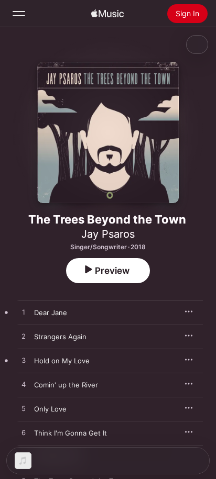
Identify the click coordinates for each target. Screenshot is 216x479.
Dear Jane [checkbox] (50, 312)
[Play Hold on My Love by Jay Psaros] (23, 360)
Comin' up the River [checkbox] (66, 385)
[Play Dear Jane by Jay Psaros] (23, 312)
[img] (107, 13)
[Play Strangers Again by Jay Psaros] (23, 336)
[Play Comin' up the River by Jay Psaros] (23, 384)
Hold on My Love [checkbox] (62, 361)
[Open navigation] (18, 13)
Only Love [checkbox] (50, 409)
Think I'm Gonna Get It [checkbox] (70, 433)
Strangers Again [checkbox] (60, 336)
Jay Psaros (108, 234)
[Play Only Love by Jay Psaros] (23, 409)
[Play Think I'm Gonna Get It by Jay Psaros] (23, 433)
